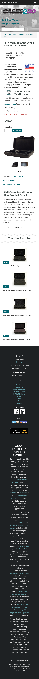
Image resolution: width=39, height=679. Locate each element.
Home (4, 34)
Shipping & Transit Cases (10, 2)
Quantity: (8, 127)
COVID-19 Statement (19, 394)
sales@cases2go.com (19, 362)
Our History (19, 385)
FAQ (19, 398)
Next (25, 165)
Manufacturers (12, 34)
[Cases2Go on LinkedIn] (22, 412)
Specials (19, 396)
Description (6, 176)
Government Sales (19, 389)
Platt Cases (21, 34)
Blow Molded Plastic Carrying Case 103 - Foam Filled (17, 290)
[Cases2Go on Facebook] (16, 412)
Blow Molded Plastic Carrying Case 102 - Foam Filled (17, 266)
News (19, 401)
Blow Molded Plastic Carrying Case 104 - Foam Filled (17, 315)
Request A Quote (10, 104)
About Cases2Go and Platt (11, 185)
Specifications (18, 176)
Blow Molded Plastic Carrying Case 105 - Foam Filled (17, 340)
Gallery (19, 403)
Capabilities (19, 387)
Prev (13, 165)
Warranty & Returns (9, 180)
